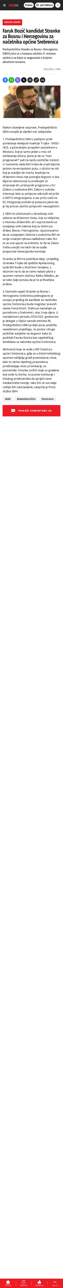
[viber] (18, 80)
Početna (8, 1285)
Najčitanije (39, 1285)
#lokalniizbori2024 (26, 399)
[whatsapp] (11, 80)
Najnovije (23, 1285)
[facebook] (5, 80)
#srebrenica (47, 399)
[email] (30, 80)
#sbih (8, 399)
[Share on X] (23, 80)
